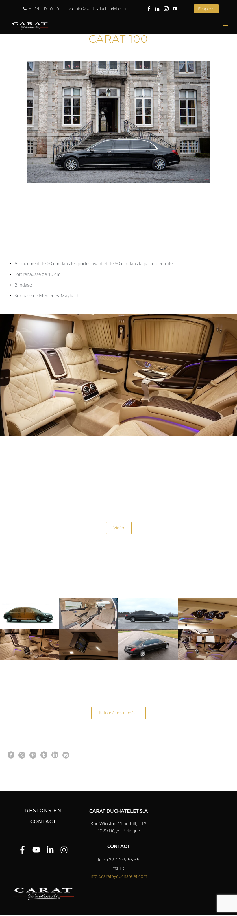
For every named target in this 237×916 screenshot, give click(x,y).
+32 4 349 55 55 (44, 9)
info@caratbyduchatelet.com (100, 9)
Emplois (206, 8)
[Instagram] (166, 8)
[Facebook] (149, 8)
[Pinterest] (32, 755)
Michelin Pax (178, 36)
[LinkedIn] (157, 8)
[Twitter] (21, 755)
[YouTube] (175, 8)
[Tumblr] (43, 755)
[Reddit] (65, 755)
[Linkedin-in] (50, 850)
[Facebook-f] (22, 850)
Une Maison (66, 36)
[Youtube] (36, 850)
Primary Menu (226, 25)
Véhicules (102, 36)
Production (138, 36)
